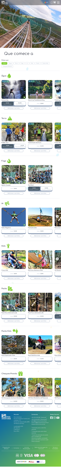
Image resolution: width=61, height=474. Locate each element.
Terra (16, 63)
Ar (27, 63)
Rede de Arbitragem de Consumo (41, 448)
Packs (37, 63)
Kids (32, 63)
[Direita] (57, 88)
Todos (4, 63)
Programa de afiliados (6, 448)
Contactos (16, 448)
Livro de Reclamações (26, 448)
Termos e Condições (55, 448)
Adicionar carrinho (14, 108)
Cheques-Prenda (7, 66)
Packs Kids (45, 63)
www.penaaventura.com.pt (38, 424)
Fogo (22, 63)
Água (10, 63)
